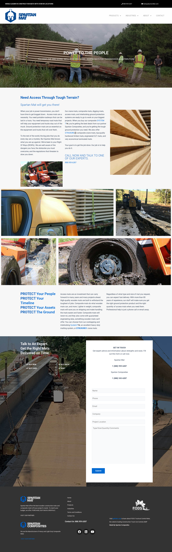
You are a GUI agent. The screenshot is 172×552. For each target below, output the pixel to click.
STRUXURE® (82, 328)
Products (114, 16)
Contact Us (71, 516)
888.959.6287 (70, 162)
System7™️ (75, 325)
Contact (160, 16)
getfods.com (117, 518)
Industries (131, 16)
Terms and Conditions (74, 512)
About (146, 16)
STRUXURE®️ (71, 133)
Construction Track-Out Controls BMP (134, 522)
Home (69, 498)
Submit (98, 471)
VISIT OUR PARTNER (28, 539)
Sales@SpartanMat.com (151, 4)
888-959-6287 (127, 4)
